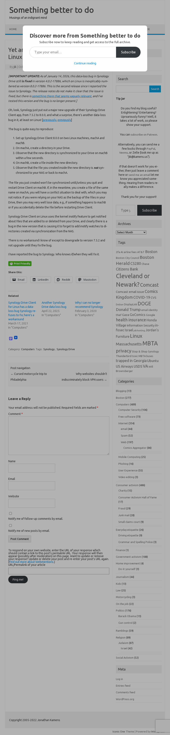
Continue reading (85, 63)
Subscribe (128, 52)
